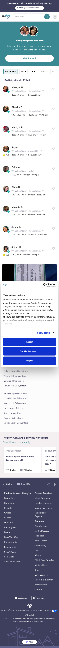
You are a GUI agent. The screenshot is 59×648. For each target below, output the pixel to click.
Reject (29, 360)
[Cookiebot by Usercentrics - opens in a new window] (43, 285)
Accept (29, 342)
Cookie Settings (28, 351)
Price (23, 71)
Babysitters (10, 71)
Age (33, 71)
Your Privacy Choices (41, 610)
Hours (44, 71)
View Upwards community (17, 442)
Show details (43, 332)
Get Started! (29, 58)
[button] (53, 89)
